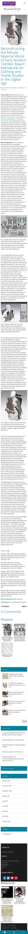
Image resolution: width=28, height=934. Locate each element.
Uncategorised (20, 87)
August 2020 (6, 796)
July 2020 (5, 801)
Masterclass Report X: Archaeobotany (13, 740)
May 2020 (5, 811)
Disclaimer (3, 925)
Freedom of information (7, 930)
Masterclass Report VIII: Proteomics (12, 752)
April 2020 (5, 816)
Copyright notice (5, 928)
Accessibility (14, 928)
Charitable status (19, 930)
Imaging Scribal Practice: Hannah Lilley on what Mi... (16, 675)
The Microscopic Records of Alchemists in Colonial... (17, 702)
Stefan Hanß (5, 87)
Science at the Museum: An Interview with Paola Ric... (16, 693)
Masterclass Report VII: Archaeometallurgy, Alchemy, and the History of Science (13, 758)
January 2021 (6, 781)
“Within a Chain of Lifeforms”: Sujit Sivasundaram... (17, 711)
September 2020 (7, 791)
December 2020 (6, 786)
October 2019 (6, 821)
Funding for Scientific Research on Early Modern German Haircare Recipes (13, 734)
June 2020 (5, 806)
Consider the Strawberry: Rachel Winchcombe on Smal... (17, 684)
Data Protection (12, 925)
